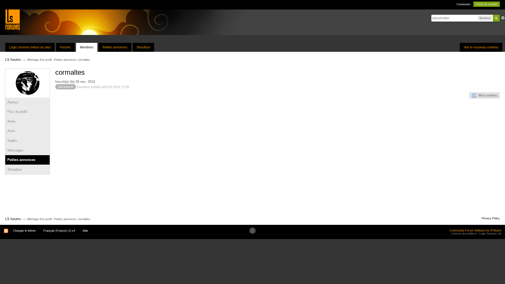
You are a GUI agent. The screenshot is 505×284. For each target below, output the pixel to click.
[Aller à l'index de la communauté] (12, 19)
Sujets (12, 141)
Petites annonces (115, 47)
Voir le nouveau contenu (481, 47)
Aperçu (12, 102)
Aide (85, 230)
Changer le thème (24, 230)
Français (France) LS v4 (59, 230)
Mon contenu (486, 95)
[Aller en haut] (252, 230)
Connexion (463, 4)
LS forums (13, 219)
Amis (11, 131)
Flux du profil (17, 112)
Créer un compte (486, 4)
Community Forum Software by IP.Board (475, 230)
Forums (65, 47)
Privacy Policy (491, 218)
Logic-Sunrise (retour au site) (30, 47)
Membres (86, 47)
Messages (15, 150)
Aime (11, 121)
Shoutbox (143, 47)
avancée (503, 18)
